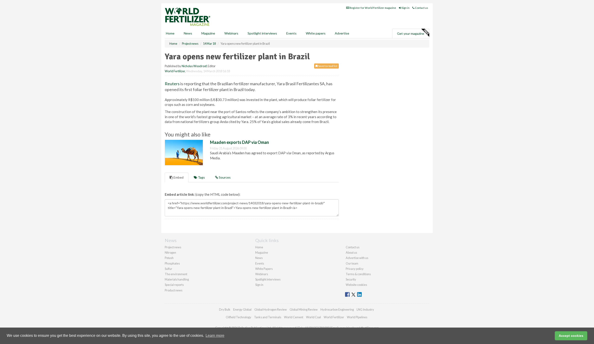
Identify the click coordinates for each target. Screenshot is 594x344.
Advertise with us (357, 258)
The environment (176, 274)
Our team (352, 263)
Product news (173, 290)
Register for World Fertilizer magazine (372, 7)
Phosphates (172, 263)
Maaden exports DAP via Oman (239, 142)
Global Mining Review (304, 309)
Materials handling (177, 279)
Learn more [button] (215, 336)
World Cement (293, 317)
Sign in (405, 7)
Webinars (231, 33)
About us (351, 252)
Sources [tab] (224, 177)
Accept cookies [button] (571, 336)
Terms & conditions (358, 274)
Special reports (174, 285)
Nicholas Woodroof (194, 66)
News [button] (188, 33)
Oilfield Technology (238, 317)
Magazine (208, 33)
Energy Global (242, 309)
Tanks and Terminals (267, 317)
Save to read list (327, 66)
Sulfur (168, 269)
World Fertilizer (175, 71)
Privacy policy (355, 269)
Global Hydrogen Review (270, 309)
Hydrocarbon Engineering (337, 309)
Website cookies (356, 285)
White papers (316, 33)
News (259, 258)
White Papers (264, 269)
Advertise (342, 33)
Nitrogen (170, 252)
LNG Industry (365, 309)
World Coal (313, 317)
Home (170, 33)
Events (291, 33)
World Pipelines (357, 317)
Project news (173, 247)
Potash (169, 258)
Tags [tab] (201, 177)
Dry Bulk (224, 309)
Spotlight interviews (262, 33)
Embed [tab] (178, 177)
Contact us (421, 7)
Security (351, 279)
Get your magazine (410, 33)
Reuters (172, 83)
